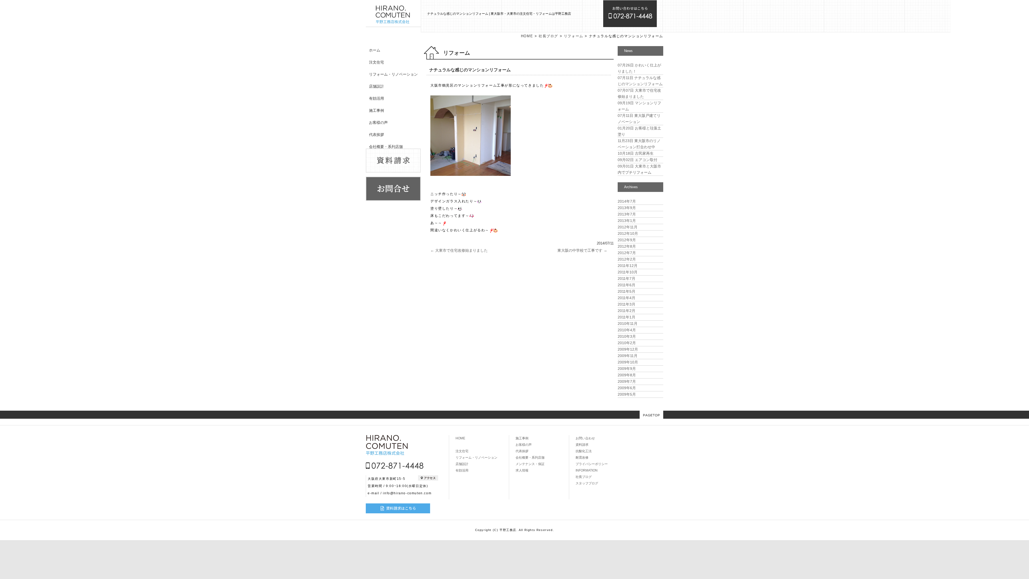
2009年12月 (628, 349)
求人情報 (522, 470)
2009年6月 (627, 388)
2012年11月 (627, 227)
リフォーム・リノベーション (393, 74)
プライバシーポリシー (592, 464)
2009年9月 (627, 368)
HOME (527, 36)
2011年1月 (626, 317)
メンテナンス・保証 (530, 464)
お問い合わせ (585, 438)
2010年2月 (627, 343)
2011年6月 (626, 285)
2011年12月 (627, 265)
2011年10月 (627, 272)
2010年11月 (627, 323)
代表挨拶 (376, 134)
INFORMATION (587, 470)
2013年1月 (627, 220)
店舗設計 (376, 86)
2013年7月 (627, 214)
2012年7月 (627, 253)
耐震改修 (582, 457)
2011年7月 (626, 278)
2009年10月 (628, 362)
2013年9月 (627, 208)
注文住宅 (376, 62)
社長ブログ (548, 36)
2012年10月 (628, 233)
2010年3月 (627, 336)
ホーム (374, 50)
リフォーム (573, 36)
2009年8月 (627, 375)
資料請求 (582, 445)
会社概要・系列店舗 (386, 146)
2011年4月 (626, 298)
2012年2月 (627, 259)
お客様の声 (378, 122)
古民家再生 (636, 153)
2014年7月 (627, 201)
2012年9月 (627, 240)
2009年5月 (627, 394)
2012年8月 (627, 246)
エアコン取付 (637, 160)
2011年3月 (626, 304)
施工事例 (376, 110)
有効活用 (376, 98)
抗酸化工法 (584, 451)
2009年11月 (627, 356)
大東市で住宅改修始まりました (459, 250)
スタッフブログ (587, 483)
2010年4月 (627, 330)
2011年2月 (626, 311)
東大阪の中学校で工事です (582, 250)
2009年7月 (627, 381)
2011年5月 (626, 291)
